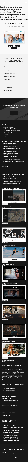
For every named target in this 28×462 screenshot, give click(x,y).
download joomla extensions (11, 180)
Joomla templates (4, 19)
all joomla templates (9, 388)
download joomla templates (12, 130)
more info (17, 46)
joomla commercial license (11, 408)
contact (6, 134)
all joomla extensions (9, 390)
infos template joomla (10, 178)
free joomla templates (11, 128)
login (5, 136)
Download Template (23, 19)
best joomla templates (10, 387)
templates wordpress (9, 391)
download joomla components (12, 183)
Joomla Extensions (13, 19)
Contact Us (14, 113)
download (14, 47)
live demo (10, 46)
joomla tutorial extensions (11, 400)
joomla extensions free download (12, 181)
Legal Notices (7, 415)
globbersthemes (8, 2)
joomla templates (8, 127)
